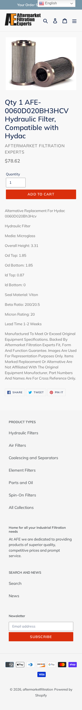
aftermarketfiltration (38, 689)
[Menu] (74, 20)
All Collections (21, 507)
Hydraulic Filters (23, 432)
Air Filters (17, 445)
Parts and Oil (21, 482)
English (50, 3)
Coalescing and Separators (33, 457)
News (14, 595)
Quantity (13, 174)
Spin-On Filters (22, 495)
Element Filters (22, 470)
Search (15, 583)
